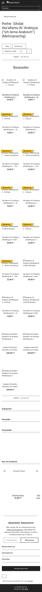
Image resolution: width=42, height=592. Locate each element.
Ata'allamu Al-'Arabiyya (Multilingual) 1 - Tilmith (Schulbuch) (10, 165)
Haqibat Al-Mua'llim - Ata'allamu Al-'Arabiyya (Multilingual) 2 (31, 348)
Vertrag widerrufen (21, 568)
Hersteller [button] (6, 419)
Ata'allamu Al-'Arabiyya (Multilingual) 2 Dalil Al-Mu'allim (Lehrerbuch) (10, 238)
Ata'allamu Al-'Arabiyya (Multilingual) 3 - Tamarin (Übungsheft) (31, 238)
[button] (29, 2)
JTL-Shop (25, 589)
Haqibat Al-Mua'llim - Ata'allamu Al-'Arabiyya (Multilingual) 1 (10, 348)
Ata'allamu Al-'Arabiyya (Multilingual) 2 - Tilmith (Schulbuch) (31, 165)
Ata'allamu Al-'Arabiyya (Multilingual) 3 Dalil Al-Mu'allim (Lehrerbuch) (31, 312)
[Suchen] (38, 8)
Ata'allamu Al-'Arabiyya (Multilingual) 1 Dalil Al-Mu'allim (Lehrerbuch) (31, 275)
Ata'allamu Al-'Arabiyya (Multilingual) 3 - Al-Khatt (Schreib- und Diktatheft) (10, 312)
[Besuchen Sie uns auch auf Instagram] (4, 576)
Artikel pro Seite (10, 51)
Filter (7, 46)
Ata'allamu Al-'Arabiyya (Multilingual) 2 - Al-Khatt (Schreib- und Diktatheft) (10, 202)
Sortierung (18, 46)
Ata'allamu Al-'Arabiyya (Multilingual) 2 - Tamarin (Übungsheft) (31, 202)
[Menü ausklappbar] (3, 1)
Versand (30, 581)
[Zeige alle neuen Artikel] (39, 462)
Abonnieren (29, 540)
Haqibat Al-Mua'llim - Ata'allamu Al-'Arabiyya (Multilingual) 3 (10, 385)
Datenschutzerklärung (15, 530)
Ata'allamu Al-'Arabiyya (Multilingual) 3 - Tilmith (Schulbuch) (10, 275)
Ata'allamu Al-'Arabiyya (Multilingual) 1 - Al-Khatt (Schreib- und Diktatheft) (10, 128)
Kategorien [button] (7, 409)
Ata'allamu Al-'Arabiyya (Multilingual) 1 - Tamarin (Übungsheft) (31, 128)
